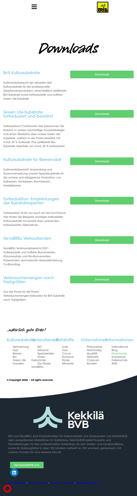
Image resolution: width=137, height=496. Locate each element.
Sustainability (16, 483)
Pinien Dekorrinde (38, 358)
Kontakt (92, 363)
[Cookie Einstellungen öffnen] (7, 491)
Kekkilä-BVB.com (87, 483)
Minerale (68, 363)
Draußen (18, 363)
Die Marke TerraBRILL (41, 365)
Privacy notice (38, 483)
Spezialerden (45, 353)
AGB (114, 363)
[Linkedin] (14, 472)
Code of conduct (61, 483)
